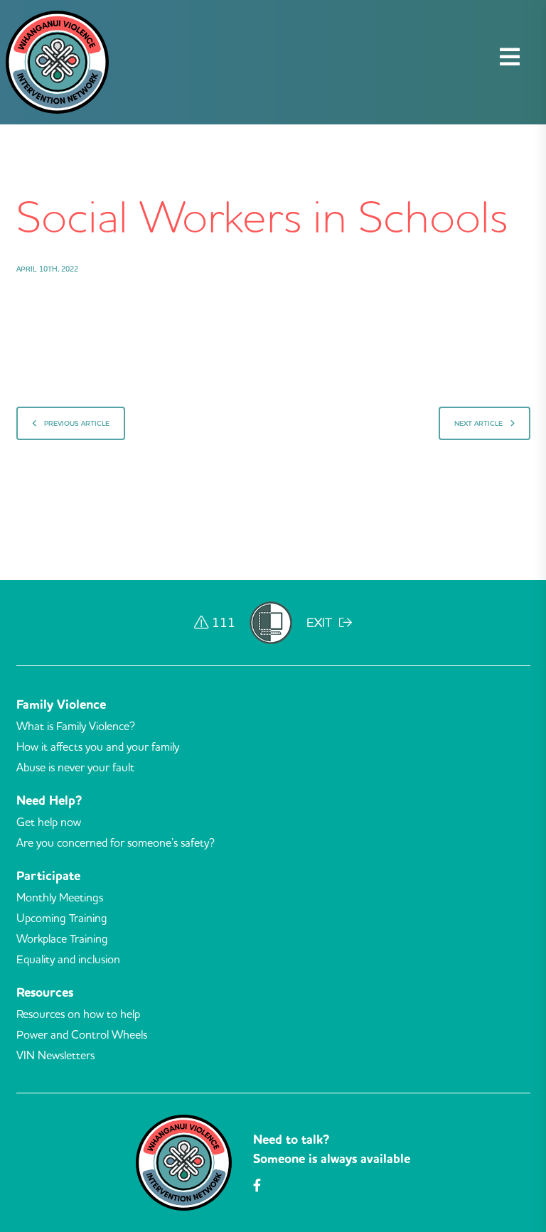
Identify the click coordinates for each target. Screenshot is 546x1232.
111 (223, 622)
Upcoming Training (61, 918)
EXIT (321, 622)
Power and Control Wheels (81, 1034)
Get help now (48, 822)
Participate (48, 875)
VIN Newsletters (55, 1055)
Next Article (479, 423)
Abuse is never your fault (75, 767)
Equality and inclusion (68, 959)
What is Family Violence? (75, 726)
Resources (44, 992)
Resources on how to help (78, 1014)
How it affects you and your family (97, 746)
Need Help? (49, 800)
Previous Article (75, 423)
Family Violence (61, 704)
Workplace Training (62, 938)
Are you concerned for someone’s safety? (115, 842)
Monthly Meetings (59, 897)
